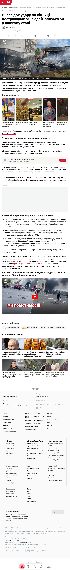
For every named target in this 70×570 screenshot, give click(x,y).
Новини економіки (12, 466)
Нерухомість (10, 489)
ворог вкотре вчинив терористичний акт (29, 264)
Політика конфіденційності (32, 413)
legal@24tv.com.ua (26, 542)
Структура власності (52, 419)
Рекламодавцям (7, 428)
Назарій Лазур (10, 27)
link (37, 404)
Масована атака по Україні (35, 453)
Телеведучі (6, 425)
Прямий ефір (10, 448)
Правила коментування (31, 426)
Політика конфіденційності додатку (35, 420)
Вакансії (49, 416)
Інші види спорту (32, 501)
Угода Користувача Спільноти (33, 423)
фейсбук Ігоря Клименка (17, 31)
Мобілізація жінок (53, 450)
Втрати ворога (31, 458)
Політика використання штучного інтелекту (34, 417)
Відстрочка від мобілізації (56, 455)
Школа (50, 473)
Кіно (28, 466)
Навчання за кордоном (55, 480)
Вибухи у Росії (31, 456)
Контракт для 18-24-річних (56, 453)
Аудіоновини (9, 453)
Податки (8, 480)
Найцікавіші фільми (33, 468)
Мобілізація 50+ (53, 448)
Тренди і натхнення (11, 496)
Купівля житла (10, 494)
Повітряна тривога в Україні (35, 451)
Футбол (29, 494)
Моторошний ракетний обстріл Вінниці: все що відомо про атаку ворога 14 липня (34, 132)
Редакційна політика (8, 419)
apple (20, 550)
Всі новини (9, 441)
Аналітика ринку (10, 491)
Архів (48, 422)
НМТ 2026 (51, 475)
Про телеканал (7, 422)
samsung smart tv (41, 550)
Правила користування (9, 431)
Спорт (29, 489)
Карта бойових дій (32, 446)
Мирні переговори (32, 448)
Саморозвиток (52, 478)
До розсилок (58, 512)
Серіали (29, 478)
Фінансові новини (11, 473)
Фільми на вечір (32, 473)
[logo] (8, 2)
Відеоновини (9, 451)
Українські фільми (32, 471)
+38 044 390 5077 (42, 397)
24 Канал (4, 7)
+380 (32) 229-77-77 (15, 540)
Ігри (48, 428)
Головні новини (10, 443)
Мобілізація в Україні (55, 441)
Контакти (49, 413)
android (10, 550)
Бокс (28, 491)
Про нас (5, 413)
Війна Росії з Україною (35, 441)
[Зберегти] (62, 35)
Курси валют (9, 471)
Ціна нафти (9, 468)
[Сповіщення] (68, 2)
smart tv (30, 550)
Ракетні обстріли (32, 443)
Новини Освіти (53, 466)
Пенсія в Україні (10, 483)
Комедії (29, 476)
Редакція (5, 416)
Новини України (13, 7)
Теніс (28, 496)
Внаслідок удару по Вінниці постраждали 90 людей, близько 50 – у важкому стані (43, 7)
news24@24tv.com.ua (10, 397)
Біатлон (29, 498)
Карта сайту (50, 425)
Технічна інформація (31, 429)
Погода (8, 456)
